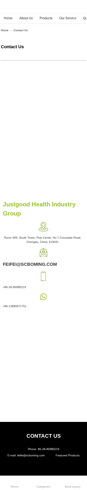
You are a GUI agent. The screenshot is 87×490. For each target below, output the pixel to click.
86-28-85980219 (48, 449)
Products (46, 18)
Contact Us (21, 30)
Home (8, 18)
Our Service (67, 18)
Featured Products (68, 455)
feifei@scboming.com (31, 455)
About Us (26, 18)
